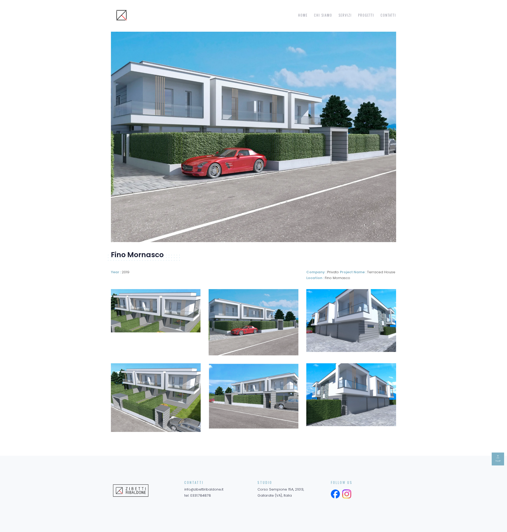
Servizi (345, 15)
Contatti (388, 15)
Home (303, 15)
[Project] (156, 310)
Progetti (366, 15)
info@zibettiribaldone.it (203, 489)
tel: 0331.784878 (197, 495)
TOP (498, 461)
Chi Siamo (323, 15)
